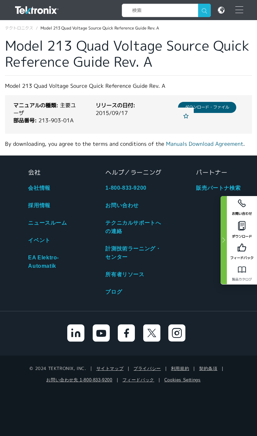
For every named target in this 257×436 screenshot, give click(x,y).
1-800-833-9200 (125, 188)
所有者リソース (124, 274)
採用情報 (39, 205)
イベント (39, 240)
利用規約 (180, 368)
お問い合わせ (122, 205)
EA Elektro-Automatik (43, 262)
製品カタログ (242, 279)
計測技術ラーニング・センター (133, 253)
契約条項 (208, 368)
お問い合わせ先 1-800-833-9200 (79, 379)
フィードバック (138, 379)
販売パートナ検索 (218, 188)
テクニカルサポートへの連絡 (133, 227)
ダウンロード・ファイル (207, 107)
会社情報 (39, 188)
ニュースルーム (47, 223)
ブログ (113, 292)
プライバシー (147, 368)
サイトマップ (110, 368)
